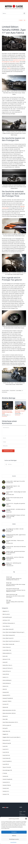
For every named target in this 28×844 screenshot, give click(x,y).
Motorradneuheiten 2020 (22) (9, 713)
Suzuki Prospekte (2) (7, 761)
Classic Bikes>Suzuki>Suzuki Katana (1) (11, 641)
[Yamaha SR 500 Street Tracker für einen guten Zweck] (7, 401)
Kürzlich (14, 476)
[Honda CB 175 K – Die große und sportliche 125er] (3, 504)
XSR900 (8, 68)
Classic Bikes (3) (6, 626)
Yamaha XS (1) (6, 791)
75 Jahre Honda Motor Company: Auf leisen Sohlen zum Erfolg (15, 515)
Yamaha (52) (5, 776)
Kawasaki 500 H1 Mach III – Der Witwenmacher (13, 486)
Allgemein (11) (6, 611)
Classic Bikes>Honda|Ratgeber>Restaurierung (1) (13, 632)
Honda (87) (5, 662)
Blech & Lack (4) (6, 614)
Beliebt (14, 524)
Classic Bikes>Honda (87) (8, 629)
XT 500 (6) (5, 773)
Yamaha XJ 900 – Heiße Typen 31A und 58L (15, 481)
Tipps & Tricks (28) (7, 767)
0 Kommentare (19, 414)
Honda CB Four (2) (7, 671)
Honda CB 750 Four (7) (7, 668)
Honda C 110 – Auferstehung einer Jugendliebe (13, 563)
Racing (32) (5, 728)
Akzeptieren (14, 832)
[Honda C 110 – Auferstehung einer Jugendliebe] (3, 563)
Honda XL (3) (5, 686)
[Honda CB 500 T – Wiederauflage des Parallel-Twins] (3, 492)
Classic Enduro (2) (6, 647)
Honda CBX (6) (6, 674)
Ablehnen (14, 835)
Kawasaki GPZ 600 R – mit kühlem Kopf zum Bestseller (15, 510)
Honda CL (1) (5, 677)
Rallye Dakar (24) (6, 731)
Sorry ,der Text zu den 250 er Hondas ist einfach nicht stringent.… (15, 596)
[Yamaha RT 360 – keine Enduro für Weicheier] (3, 546)
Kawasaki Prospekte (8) (8, 698)
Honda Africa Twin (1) (7, 665)
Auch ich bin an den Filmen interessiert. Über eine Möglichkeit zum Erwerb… (15, 591)
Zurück (20, 20)
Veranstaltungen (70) (7, 770)
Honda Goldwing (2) (7, 680)
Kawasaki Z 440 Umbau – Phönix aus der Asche (15, 541)
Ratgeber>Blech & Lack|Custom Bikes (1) (11, 737)
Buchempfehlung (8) (7, 617)
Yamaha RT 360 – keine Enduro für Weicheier (16, 546)
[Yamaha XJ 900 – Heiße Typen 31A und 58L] (3, 481)
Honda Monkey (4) (7, 683)
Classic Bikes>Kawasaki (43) (9, 635)
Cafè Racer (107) (6, 620)
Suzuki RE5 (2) (6, 764)
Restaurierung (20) (7, 743)
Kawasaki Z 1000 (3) (7, 701)
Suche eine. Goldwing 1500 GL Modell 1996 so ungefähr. (15, 602)
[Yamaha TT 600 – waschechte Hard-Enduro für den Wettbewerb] (3, 552)
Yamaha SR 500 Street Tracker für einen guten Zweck (7, 412)
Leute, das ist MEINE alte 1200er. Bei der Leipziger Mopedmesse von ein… (15, 585)
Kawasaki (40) (6, 692)
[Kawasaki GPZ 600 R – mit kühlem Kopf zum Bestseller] (3, 509)
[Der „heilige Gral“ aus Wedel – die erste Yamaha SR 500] (3, 529)
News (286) (5, 719)
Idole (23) (5, 689)
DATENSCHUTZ (22, 816)
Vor (24, 20)
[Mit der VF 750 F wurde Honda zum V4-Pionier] (3, 498)
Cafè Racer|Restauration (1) (9, 623)
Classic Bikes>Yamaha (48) (8, 644)
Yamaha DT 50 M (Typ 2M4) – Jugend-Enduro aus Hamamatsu (16, 535)
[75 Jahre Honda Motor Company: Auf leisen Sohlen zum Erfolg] (3, 515)
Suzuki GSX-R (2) (6, 755)
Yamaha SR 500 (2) (7, 785)
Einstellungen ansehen (14, 839)
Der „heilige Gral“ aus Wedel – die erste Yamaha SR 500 (14, 529)
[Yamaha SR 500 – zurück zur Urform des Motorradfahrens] (3, 557)
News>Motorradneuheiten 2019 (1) (10, 722)
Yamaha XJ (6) (6, 788)
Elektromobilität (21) (7, 653)
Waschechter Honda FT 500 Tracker (20, 411)
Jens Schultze (6, 390)
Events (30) (5, 656)
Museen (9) (5, 716)
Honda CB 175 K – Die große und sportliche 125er (15, 504)
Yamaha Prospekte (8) (7, 779)
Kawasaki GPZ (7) (6, 695)
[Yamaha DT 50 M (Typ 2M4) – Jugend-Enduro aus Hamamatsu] (3, 535)
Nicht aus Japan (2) (7, 725)
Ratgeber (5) (5, 734)
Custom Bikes (18, 390)
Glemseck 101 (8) (6, 659)
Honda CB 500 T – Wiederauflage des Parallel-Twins (16, 492)
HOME (20, 811)
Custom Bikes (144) (7, 650)
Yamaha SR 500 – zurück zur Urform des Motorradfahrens (15, 558)
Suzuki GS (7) (5, 749)
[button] (26, 818)
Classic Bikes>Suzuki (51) (8, 638)
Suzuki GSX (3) (6, 752)
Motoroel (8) (5, 707)
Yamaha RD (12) (6, 782)
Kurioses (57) (5, 704)
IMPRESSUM (22, 814)
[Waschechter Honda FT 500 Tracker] (20, 401)
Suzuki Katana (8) (6, 758)
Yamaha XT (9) (6, 794)
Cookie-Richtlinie (13, 842)
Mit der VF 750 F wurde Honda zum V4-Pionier (14, 498)
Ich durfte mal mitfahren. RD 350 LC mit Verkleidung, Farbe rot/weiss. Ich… (13, 579)
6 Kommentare (6, 415)
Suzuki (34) (5, 746)
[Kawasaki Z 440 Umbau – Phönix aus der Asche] (3, 541)
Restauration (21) (6, 740)
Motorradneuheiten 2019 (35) (9, 710)
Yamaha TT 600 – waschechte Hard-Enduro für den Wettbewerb (15, 552)
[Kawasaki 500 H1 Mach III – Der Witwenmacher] (3, 486)
